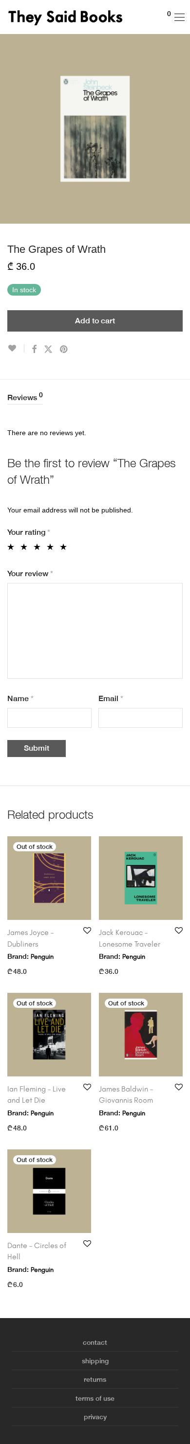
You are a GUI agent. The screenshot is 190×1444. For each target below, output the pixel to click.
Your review (30, 573)
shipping (95, 1361)
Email (110, 698)
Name (20, 698)
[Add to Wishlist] (15, 348)
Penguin (42, 956)
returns (95, 1379)
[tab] (95, 397)
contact (95, 1342)
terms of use (95, 1398)
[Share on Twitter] (48, 349)
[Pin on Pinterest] (64, 349)
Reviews (25, 396)
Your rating (28, 532)
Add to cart (95, 320)
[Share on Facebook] (34, 349)
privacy (95, 1417)
